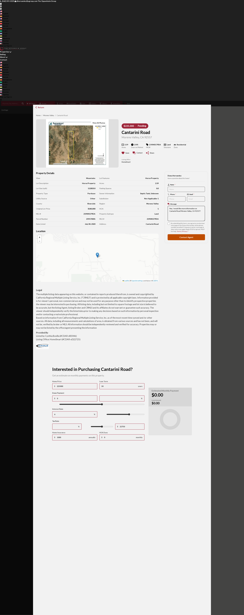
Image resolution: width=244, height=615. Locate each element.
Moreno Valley (48, 115)
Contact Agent (186, 237)
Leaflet (126, 281)
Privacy (184, 231)
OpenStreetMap (137, 281)
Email (191, 194)
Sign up (3, 46)
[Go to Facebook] (1, 4)
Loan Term (103, 381)
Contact (3, 60)
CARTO (155, 281)
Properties (4, 52)
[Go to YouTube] (1, 6)
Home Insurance (58, 433)
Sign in (9, 46)
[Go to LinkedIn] (1, 9)
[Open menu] (1, 99)
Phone (173, 194)
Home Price (57, 381)
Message (173, 204)
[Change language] (2, 11)
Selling (3, 54)
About (2, 57)
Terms (179, 231)
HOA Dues (103, 433)
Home (38, 115)
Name (172, 184)
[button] (97, 255)
